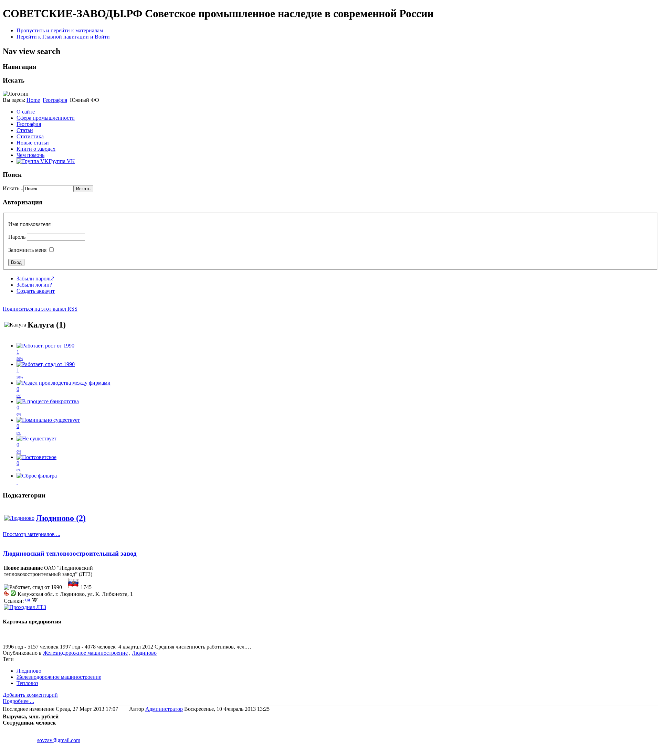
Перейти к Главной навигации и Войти (63, 37)
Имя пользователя (29, 224)
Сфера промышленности (46, 118)
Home (33, 100)
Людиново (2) (61, 518)
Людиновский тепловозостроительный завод (70, 553)
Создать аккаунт (36, 291)
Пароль (16, 237)
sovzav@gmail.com (58, 740)
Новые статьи (33, 143)
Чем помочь (30, 155)
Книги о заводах (36, 149)
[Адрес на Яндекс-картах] (13, 594)
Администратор (164, 709)
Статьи (25, 130)
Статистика (30, 136)
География (55, 100)
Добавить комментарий (30, 695)
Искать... (13, 188)
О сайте (26, 112)
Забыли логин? (34, 285)
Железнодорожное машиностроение (85, 653)
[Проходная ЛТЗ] (25, 607)
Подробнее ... (18, 701)
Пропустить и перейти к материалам (60, 30)
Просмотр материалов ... (31, 534)
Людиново (144, 653)
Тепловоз (27, 683)
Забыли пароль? (35, 278)
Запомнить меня (27, 250)
